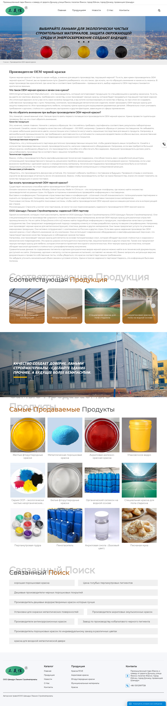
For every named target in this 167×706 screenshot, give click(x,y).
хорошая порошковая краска (31, 583)
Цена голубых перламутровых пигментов (108, 583)
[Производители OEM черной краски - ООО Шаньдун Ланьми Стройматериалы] (16, 10)
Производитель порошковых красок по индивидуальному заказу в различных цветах (65, 631)
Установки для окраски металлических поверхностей (46, 612)
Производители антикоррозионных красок (40, 621)
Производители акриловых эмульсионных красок (122, 612)
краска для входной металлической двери (39, 641)
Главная (6, 62)
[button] (153, 306)
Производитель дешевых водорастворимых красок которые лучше (54, 602)
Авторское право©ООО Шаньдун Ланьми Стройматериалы (28, 696)
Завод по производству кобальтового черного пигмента (116, 621)
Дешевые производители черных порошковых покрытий (48, 592)
